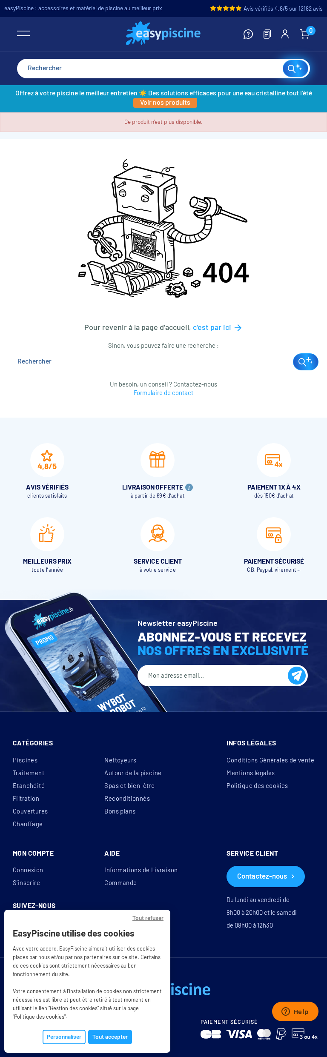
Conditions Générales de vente (270, 760)
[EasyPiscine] (163, 34)
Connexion (28, 870)
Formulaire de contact (163, 393)
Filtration (26, 798)
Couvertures (30, 811)
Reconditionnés (127, 798)
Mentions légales (251, 773)
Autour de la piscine (132, 773)
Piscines (25, 760)
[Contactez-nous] (248, 34)
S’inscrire (26, 882)
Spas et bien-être (129, 785)
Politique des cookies (257, 785)
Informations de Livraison (141, 870)
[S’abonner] (297, 676)
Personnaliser (64, 1037)
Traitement (28, 773)
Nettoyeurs (120, 760)
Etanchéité (29, 785)
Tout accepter (110, 1037)
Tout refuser (148, 918)
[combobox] (163, 68)
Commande (120, 882)
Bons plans (119, 811)
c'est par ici (218, 327)
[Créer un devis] (267, 34)
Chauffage (28, 824)
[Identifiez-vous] (285, 34)
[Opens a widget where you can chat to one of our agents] (295, 1012)
